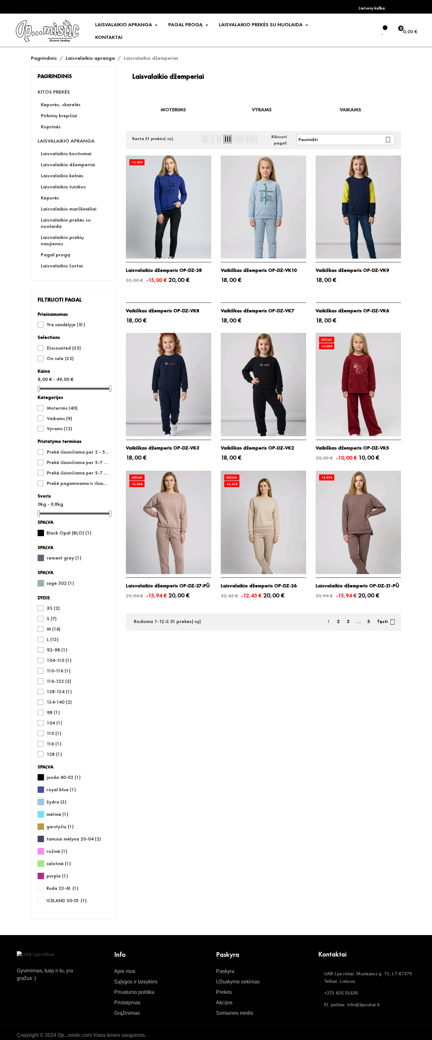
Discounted (64, 348)
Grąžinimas (127, 1013)
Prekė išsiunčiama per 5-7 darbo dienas (78, 462)
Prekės (224, 992)
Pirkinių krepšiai (59, 116)
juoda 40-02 (63, 777)
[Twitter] (32, 6)
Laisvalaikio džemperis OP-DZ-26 (259, 586)
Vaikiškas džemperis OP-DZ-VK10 (259, 270)
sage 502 (60, 583)
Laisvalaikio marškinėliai (68, 209)
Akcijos (224, 1002)
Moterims (62, 408)
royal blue (61, 789)
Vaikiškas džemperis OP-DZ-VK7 (257, 311)
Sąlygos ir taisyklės (135, 981)
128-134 (59, 691)
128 (54, 754)
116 (54, 744)
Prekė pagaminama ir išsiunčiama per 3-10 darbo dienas (78, 483)
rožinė (56, 851)
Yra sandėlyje (66, 324)
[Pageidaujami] (383, 31)
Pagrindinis (55, 76)
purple (57, 876)
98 (53, 712)
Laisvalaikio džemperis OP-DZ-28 (164, 270)
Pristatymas (127, 1002)
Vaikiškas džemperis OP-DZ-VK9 (352, 270)
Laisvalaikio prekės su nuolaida (66, 223)
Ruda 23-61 (62, 888)
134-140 (59, 702)
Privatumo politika (134, 992)
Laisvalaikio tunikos (63, 187)
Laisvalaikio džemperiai (68, 165)
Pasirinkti (345, 139)
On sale (60, 358)
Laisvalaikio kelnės (62, 176)
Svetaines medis (234, 1013)
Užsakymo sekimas (238, 981)
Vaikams (59, 418)
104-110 (59, 660)
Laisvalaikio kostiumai (66, 153)
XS (53, 608)
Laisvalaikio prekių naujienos (62, 240)
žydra (56, 802)
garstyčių (60, 826)
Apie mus (124, 971)
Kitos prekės (54, 92)
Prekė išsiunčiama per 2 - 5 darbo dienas (78, 452)
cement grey (63, 558)
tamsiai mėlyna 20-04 (73, 839)
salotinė (58, 863)
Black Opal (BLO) (68, 533)
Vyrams (59, 428)
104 (54, 723)
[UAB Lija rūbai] (35, 954)
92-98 (57, 650)
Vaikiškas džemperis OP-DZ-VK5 (352, 448)
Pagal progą (55, 255)
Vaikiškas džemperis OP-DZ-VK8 (162, 311)
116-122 (59, 681)
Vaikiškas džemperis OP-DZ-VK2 (257, 448)
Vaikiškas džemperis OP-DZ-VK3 (162, 448)
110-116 (59, 671)
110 (54, 733)
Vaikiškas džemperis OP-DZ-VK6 (352, 311)
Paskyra (225, 971)
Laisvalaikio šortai (62, 266)
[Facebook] (20, 6)
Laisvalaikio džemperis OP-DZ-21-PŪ (357, 586)
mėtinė (57, 814)
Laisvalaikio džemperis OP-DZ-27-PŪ (168, 586)
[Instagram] (44, 6)
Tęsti (386, 622)
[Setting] (369, 31)
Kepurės (50, 198)
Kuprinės (51, 127)
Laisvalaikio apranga (66, 141)
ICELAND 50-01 (66, 900)
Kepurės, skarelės (61, 104)
